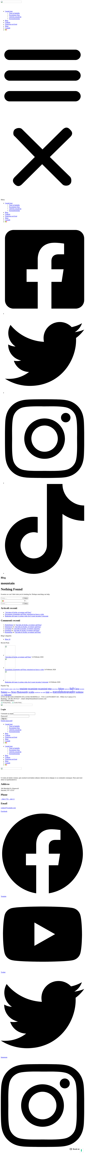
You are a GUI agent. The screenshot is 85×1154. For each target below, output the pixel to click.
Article (2, 688)
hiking (61, 688)
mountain (82, 688)
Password (4, 716)
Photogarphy (22, 692)
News (13, 692)
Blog (6, 20)
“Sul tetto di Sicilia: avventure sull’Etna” (18, 612)
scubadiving (37, 692)
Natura (4, 692)
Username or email (7, 713)
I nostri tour (9, 11)
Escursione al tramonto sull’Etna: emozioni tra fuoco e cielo (24, 614)
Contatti (7, 28)
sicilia (44, 692)
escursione (33, 688)
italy (72, 688)
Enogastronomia (14, 19)
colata (14, 688)
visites (2, 695)
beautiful (6, 688)
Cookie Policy (17, 702)
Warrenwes (8, 627)
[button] (42, 116)
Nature (9, 692)
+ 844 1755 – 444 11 (8, 799)
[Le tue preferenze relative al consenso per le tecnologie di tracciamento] (81, 1150)
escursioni (42, 688)
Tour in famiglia (14, 13)
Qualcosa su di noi (11, 24)
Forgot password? (7, 721)
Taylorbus (8, 628)
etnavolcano (55, 688)
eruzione (23, 688)
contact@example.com (8, 808)
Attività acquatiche (15, 17)
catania (10, 688)
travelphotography (64, 691)
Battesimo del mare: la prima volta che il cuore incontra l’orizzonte (26, 616)
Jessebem (8, 630)
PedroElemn (9, 625)
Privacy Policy (7, 702)
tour (47, 692)
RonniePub (8, 632)
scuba (31, 692)
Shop (6, 26)
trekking (79, 692)
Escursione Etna (14, 15)
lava (77, 688)
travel (51, 692)
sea (41, 692)
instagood (66, 688)
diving (17, 688)
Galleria (7, 22)
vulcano (7, 694)
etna (50, 688)
